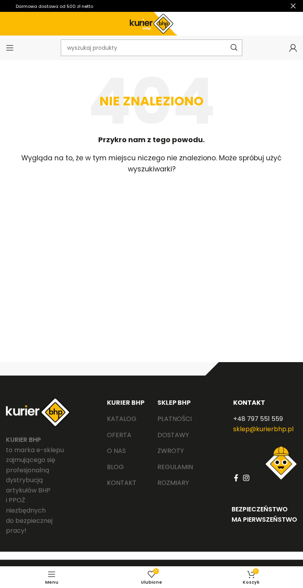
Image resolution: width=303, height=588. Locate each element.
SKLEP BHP (174, 402)
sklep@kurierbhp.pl (263, 429)
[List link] (126, 419)
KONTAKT (249, 402)
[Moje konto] (293, 48)
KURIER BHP (125, 402)
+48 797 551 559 (258, 418)
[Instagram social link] (246, 478)
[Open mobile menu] (10, 48)
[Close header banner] (293, 6)
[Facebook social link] (236, 478)
